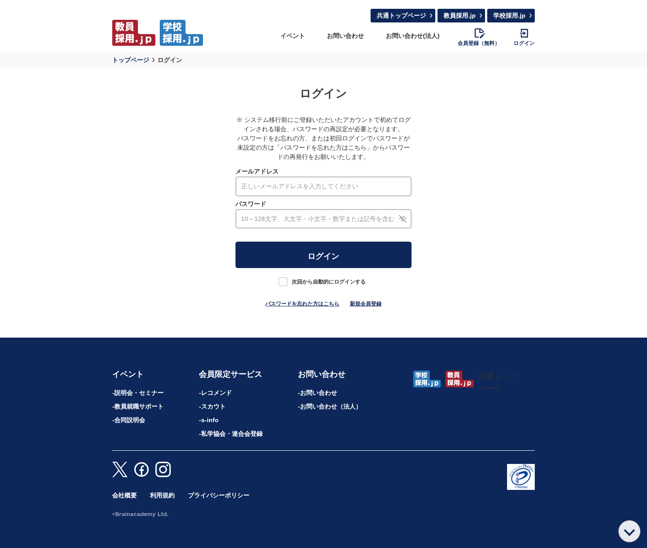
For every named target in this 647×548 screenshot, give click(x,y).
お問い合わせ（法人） (331, 406)
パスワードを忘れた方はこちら (302, 304)
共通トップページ (401, 15)
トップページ (130, 59)
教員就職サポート (139, 406)
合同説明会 (129, 419)
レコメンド (216, 392)
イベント (292, 35)
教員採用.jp (460, 15)
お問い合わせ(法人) (413, 35)
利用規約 (162, 495)
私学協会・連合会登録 (232, 433)
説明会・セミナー (139, 392)
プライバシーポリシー (219, 495)
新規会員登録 (366, 304)
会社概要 (124, 495)
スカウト (213, 406)
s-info (210, 419)
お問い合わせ (345, 35)
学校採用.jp (509, 15)
